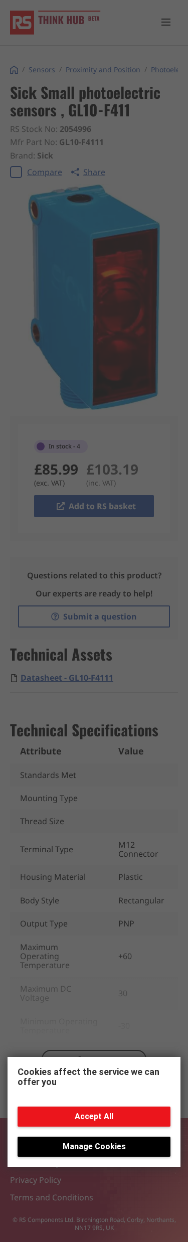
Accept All (94, 1116)
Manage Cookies (94, 1146)
